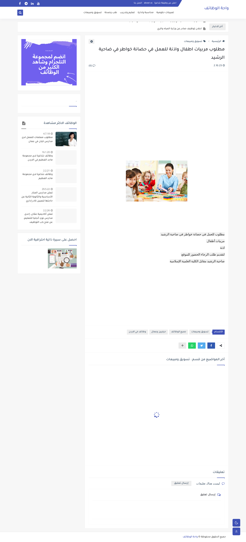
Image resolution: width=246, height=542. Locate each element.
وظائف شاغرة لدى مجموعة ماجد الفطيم (37, 176)
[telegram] (26, 3)
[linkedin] (32, 3)
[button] (211, 345)
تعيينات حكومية (165, 12)
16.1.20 (46, 152)
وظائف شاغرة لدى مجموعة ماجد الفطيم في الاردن (37, 158)
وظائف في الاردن (137, 332)
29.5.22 (46, 189)
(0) (91, 66)
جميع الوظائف (178, 332)
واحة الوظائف (216, 9)
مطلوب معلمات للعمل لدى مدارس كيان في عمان (37, 139)
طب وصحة (111, 12)
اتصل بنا (138, 3)
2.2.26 (46, 210)
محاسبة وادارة (146, 12)
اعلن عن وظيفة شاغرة (165, 3)
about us (148, 3)
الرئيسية (216, 41)
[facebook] (19, 3)
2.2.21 (46, 170)
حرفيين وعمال (158, 332)
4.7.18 (46, 133)
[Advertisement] (156, 117)
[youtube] (38, 3)
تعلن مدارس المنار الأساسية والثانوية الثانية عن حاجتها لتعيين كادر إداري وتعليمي (37, 197)
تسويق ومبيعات (92, 12)
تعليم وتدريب (127, 12)
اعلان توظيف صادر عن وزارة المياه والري (179, 27)
